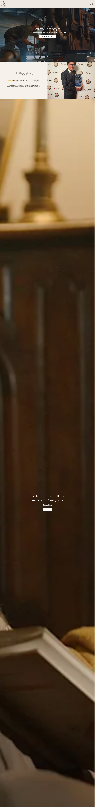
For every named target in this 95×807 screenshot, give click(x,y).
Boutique (37, 3)
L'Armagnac (50, 3)
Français (81, 3)
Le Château (44, 3)
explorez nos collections (47, 36)
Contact (56, 3)
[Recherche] (90, 4)
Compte (86, 3)
